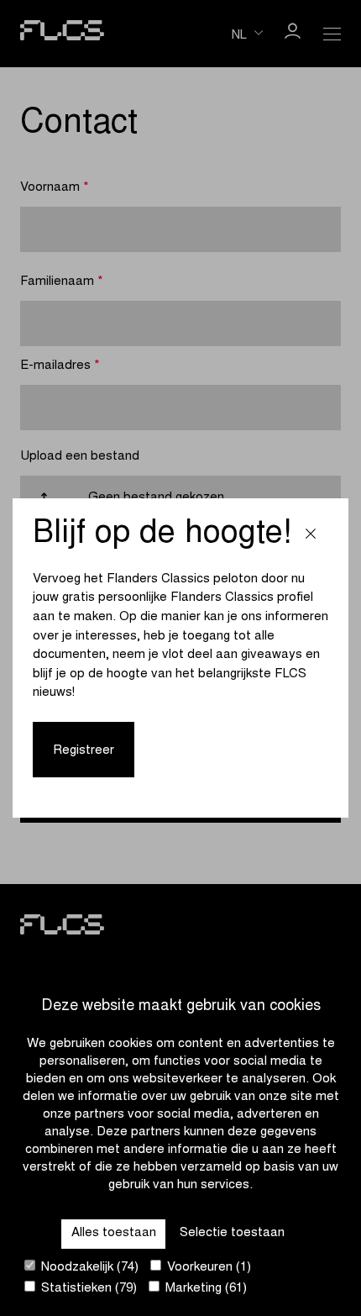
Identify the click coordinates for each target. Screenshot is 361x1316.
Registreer (83, 751)
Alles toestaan (113, 1233)
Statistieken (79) (87, 1288)
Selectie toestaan (232, 1233)
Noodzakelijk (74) (88, 1267)
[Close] (311, 535)
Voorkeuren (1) (207, 1267)
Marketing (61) (204, 1288)
